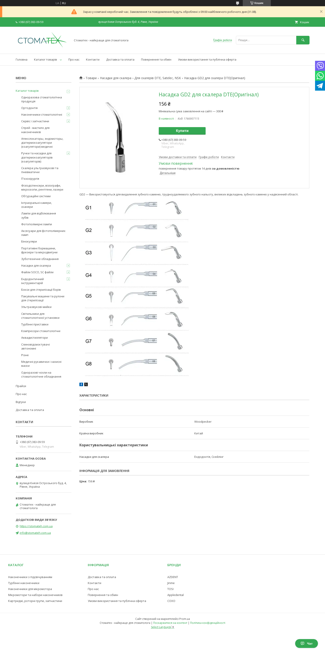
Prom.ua (184, 619)
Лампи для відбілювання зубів (38, 215)
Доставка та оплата (120, 59)
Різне (25, 355)
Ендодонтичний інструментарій (32, 281)
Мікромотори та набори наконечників (35, 595)
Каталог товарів (45, 59)
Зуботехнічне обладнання (40, 259)
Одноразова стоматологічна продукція (41, 99)
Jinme (171, 583)
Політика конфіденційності (207, 623)
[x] (86, 385)
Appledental (175, 595)
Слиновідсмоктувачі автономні (35, 346)
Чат (310, 643)
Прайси (21, 386)
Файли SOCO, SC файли (37, 272)
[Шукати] (303, 40)
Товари (91, 78)
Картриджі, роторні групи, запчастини (35, 601)
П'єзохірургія (30, 179)
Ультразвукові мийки (36, 307)
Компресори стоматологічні (40, 331)
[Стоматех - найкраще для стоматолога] (42, 48)
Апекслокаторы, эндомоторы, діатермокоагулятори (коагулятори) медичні (42, 143)
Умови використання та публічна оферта (207, 59)
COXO (171, 601)
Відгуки (21, 402)
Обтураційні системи (36, 196)
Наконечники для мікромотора (30, 589)
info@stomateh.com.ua (35, 533)
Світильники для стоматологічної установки (40, 316)
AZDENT (172, 577)
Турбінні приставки (34, 324)
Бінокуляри (29, 241)
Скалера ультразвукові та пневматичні (39, 170)
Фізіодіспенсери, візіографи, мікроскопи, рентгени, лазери (42, 187)
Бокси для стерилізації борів (41, 290)
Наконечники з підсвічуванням (30, 577)
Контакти (92, 59)
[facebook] (81, 385)
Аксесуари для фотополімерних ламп (43, 233)
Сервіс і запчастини (35, 121)
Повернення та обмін (156, 59)
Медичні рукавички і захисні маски (41, 364)
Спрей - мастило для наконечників (35, 130)
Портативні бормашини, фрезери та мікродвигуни (39, 250)
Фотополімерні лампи (36, 224)
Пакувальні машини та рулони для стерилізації (42, 298)
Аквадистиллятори (34, 338)
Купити (182, 131)
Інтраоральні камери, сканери (36, 205)
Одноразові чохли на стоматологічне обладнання (41, 374)
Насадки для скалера (115, 78)
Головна (21, 59)
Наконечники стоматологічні (41, 114)
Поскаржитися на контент (170, 623)
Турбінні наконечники (23, 583)
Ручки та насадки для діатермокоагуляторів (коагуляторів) (37, 157)
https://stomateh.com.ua (36, 526)
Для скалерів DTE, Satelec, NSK (157, 78)
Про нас (73, 59)
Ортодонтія (29, 108)
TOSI (170, 589)
